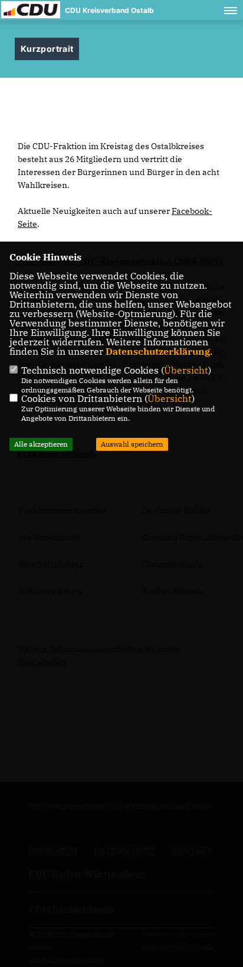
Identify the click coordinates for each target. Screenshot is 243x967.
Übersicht (186, 370)
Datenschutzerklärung (158, 351)
